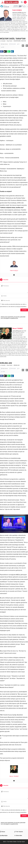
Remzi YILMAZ (17, 328)
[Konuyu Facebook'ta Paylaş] (1, 51)
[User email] (14, 275)
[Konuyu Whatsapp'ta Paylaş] (8, 51)
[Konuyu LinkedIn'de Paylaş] (12, 51)
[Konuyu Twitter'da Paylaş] (5, 51)
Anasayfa (3, 41)
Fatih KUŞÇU (17, 10)
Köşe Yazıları (9, 41)
